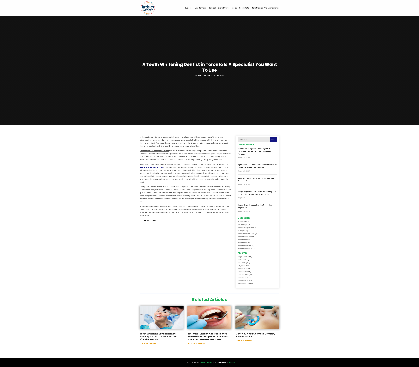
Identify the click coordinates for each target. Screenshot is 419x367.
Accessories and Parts (246, 234)
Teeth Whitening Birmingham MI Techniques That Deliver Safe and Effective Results (158, 336)
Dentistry (220, 76)
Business (189, 8)
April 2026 (241, 269)
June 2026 (242, 263)
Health (234, 8)
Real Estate (244, 8)
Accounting (242, 242)
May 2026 (241, 266)
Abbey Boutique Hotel (246, 228)
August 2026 (242, 257)
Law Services (200, 8)
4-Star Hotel (242, 222)
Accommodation (244, 237)
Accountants (243, 239)
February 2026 (243, 275)
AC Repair (241, 231)
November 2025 (244, 283)
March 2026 (242, 272)
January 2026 (243, 277)
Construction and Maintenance (265, 8)
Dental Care (223, 8)
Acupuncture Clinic (245, 248)
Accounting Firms (244, 245)
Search (273, 139)
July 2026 (241, 260)
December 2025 (244, 281)
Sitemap (231, 362)
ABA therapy (242, 225)
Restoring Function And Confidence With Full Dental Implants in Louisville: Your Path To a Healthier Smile (208, 336)
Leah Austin (202, 76)
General (212, 8)
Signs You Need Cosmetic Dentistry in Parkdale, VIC (255, 335)
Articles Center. (206, 362)
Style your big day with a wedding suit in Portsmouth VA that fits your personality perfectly (254, 151)
